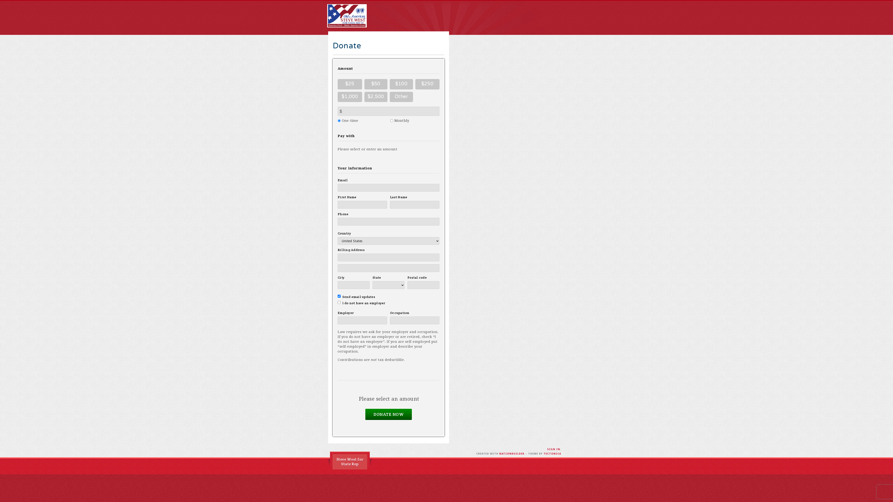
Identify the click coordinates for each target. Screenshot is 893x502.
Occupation (400, 313)
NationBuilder (511, 453)
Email (343, 180)
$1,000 (350, 96)
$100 (401, 84)
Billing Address (351, 250)
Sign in (553, 449)
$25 (349, 84)
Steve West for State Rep (350, 461)
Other (401, 96)
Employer (346, 313)
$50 (375, 84)
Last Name (398, 197)
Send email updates (358, 297)
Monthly (401, 121)
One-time (350, 121)
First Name (347, 197)
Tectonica (552, 453)
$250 (427, 84)
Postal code (417, 277)
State (377, 277)
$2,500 (376, 96)
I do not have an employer (363, 303)
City (341, 277)
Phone (343, 214)
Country (344, 233)
